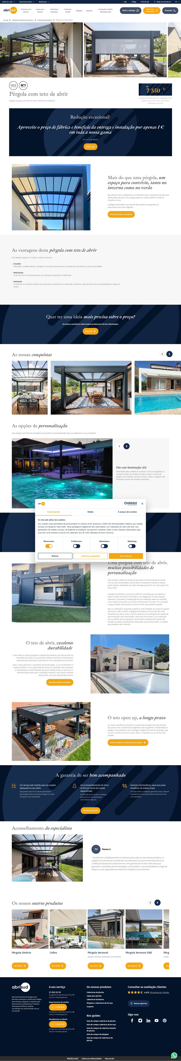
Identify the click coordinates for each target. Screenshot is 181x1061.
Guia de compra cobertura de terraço (101, 1025)
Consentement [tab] (53, 512)
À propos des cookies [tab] (127, 512)
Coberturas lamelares (95, 999)
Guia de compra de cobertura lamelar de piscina (101, 1029)
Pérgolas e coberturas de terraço (100, 1003)
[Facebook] (132, 1021)
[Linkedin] (148, 1021)
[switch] (76, 546)
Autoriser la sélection (90, 556)
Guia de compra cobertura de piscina (101, 1021)
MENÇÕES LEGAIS (72, 1058)
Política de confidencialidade (92, 1058)
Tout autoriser (126, 556)
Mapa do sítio (109, 1058)
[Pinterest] (164, 1021)
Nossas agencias (140, 1003)
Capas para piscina (94, 996)
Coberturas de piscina (95, 992)
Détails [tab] (91, 512)
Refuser (55, 556)
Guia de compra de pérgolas (98, 1034)
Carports (90, 1007)
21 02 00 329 (145, 2)
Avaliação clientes (159, 992)
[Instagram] (140, 1021)
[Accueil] (10, 13)
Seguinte (88, 331)
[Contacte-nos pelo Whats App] (174, 1055)
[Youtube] (156, 1021)
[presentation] (162, 354)
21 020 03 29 (59, 1007)
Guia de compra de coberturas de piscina (100, 1039)
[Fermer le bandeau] (142, 504)
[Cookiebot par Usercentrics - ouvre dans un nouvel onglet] (126, 504)
